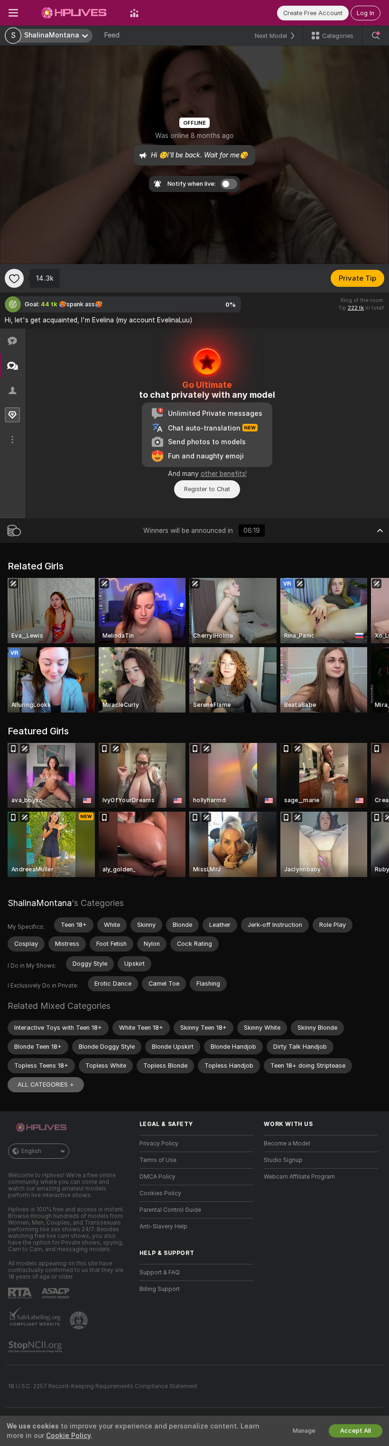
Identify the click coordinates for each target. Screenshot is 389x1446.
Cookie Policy (68, 1435)
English (31, 1151)
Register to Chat (207, 489)
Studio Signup (283, 1160)
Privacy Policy (158, 1143)
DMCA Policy (157, 1176)
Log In (365, 13)
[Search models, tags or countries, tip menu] (375, 36)
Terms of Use (157, 1160)
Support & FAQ (159, 1272)
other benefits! (224, 473)
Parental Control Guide (170, 1210)
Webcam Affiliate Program (299, 1176)
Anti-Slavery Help (163, 1226)
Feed (112, 35)
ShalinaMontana (40, 903)
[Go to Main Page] (74, 13)
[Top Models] (134, 13)
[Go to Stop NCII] (36, 1347)
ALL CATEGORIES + (46, 1084)
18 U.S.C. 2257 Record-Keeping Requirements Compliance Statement (102, 1386)
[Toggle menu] (13, 13)
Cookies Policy (160, 1193)
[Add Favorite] (14, 278)
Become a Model (287, 1143)
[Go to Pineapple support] (80, 1320)
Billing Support (159, 1289)
